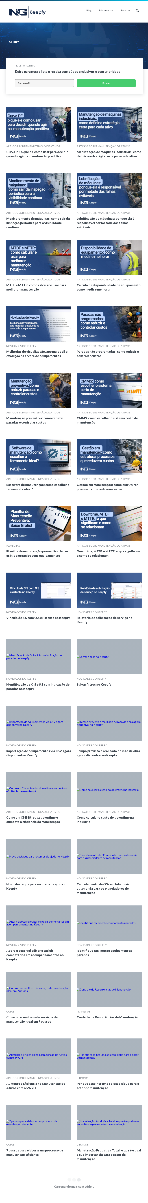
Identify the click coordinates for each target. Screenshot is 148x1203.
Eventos (125, 10)
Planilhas (13, 545)
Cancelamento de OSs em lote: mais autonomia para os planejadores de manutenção (103, 888)
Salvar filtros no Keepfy (94, 684)
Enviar (106, 83)
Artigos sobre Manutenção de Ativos (33, 146)
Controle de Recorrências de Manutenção (107, 1017)
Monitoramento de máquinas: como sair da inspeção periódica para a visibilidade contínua (38, 223)
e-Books (82, 1078)
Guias (10, 1011)
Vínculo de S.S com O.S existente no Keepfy (38, 618)
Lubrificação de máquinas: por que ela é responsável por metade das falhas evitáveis (105, 223)
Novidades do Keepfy (21, 345)
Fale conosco (106, 10)
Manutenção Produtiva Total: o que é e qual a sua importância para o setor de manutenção (109, 1154)
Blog (89, 10)
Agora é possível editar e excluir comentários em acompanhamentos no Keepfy (35, 955)
